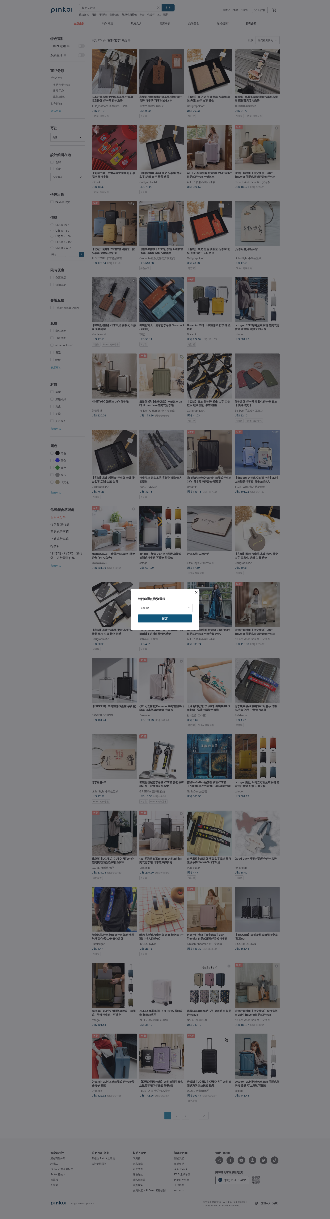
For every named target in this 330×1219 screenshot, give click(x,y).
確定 (165, 618)
